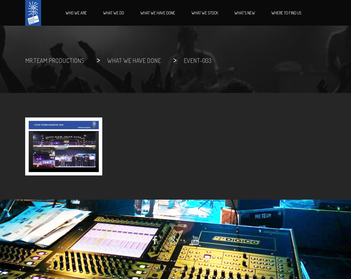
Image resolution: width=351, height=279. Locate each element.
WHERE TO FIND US (286, 12)
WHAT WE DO (113, 12)
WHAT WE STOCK (204, 12)
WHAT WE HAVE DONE (157, 12)
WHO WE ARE (76, 12)
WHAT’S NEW (244, 12)
